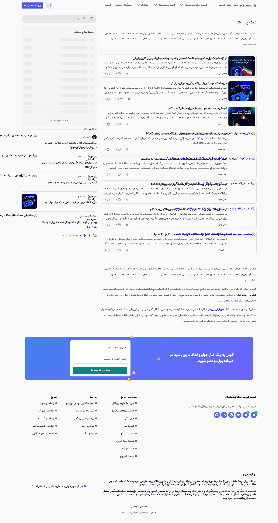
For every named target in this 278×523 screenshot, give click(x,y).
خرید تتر (129, 418)
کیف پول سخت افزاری (246, 295)
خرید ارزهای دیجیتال (227, 5)
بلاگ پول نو (88, 426)
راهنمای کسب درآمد (43, 426)
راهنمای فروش (46, 411)
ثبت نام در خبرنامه (100, 370)
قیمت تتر (129, 426)
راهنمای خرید (47, 403)
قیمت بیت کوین (125, 441)
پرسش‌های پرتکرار (84, 418)
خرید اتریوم (127, 448)
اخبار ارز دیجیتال (166, 5)
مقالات (145, 5)
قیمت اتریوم (127, 456)
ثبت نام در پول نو (84, 411)
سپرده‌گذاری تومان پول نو (80, 403)
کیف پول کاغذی (230, 301)
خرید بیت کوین (125, 433)
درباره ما (89, 433)
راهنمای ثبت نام (45, 418)
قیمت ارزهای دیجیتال (195, 5)
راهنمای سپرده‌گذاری (43, 433)
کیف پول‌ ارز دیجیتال (217, 309)
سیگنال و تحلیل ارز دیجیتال (117, 5)
